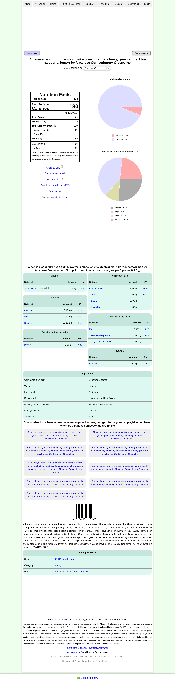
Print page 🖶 (55, 191)
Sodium (28, 323)
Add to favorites (141, 53)
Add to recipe (53, 179)
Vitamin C (29, 288)
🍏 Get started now (87, 678)
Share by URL (53, 168)
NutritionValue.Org (75, 652)
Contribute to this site (77, 648)
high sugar (63, 197)
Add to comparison (54, 173)
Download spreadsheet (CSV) (55, 185)
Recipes (118, 4)
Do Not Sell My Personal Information (106, 657)
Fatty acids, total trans (100, 342)
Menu (27, 4)
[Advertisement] (87, 28)
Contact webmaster (98, 648)
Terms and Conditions (61, 657)
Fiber (92, 295)
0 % (82, 288)
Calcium (28, 310)
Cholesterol (94, 363)
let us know (60, 619)
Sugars (93, 301)
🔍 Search (40, 4)
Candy (58, 565)
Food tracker (133, 4)
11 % (145, 288)
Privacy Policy (80, 657)
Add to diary (32, 53)
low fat (54, 197)
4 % (80, 345)
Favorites (104, 4)
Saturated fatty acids (100, 335)
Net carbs (95, 307)
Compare (90, 4)
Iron (26, 317)
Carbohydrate (96, 288)
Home (53, 4)
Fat (90, 329)
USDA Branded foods (65, 559)
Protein (27, 345)
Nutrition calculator (71, 4)
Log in (147, 4)
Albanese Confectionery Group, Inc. (72, 571)
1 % (80, 323)
